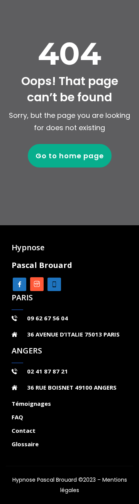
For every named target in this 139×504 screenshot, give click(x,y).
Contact (24, 430)
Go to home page (70, 156)
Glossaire (25, 444)
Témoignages (31, 403)
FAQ (17, 417)
